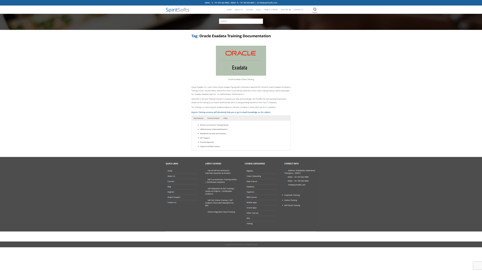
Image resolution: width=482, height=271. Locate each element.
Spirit (177, 9)
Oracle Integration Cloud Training (221, 212)
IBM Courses (252, 197)
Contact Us (298, 9)
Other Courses (252, 213)
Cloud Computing (254, 176)
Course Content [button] (213, 118)
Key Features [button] (198, 118)
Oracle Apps (252, 208)
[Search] (314, 9)
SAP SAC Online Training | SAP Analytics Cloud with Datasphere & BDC (219, 203)
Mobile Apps (252, 202)
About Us (239, 9)
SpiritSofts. (240, 244)
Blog (258, 9)
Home (229, 9)
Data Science (252, 181)
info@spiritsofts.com (268, 3)
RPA (248, 218)
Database (250, 186)
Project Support (271, 9)
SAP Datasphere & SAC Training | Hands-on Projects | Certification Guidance (220, 191)
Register (284, 9)
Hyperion (250, 192)
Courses (249, 9)
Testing (250, 223)
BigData (250, 171)
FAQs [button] (225, 118)
